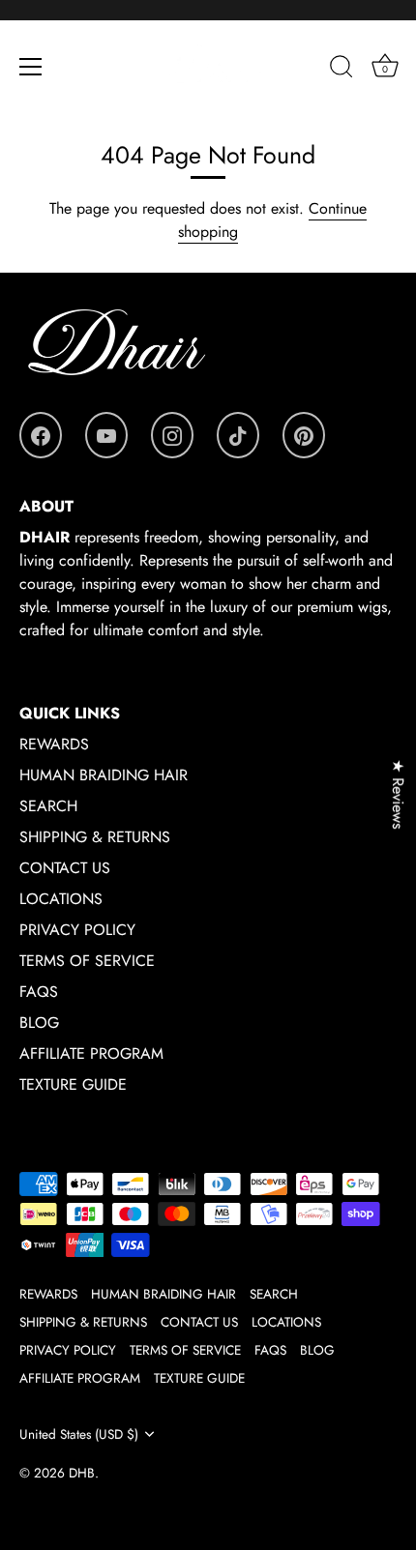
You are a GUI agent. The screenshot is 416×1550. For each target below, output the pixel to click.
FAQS (38, 991)
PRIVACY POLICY (77, 930)
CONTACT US (64, 868)
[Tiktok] (238, 435)
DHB (82, 1472)
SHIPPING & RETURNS (94, 837)
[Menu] (31, 66)
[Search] (341, 69)
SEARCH (48, 806)
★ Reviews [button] (398, 794)
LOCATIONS (61, 899)
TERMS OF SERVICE (87, 961)
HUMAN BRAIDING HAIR (103, 775)
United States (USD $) (78, 1434)
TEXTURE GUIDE (73, 1084)
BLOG (39, 1022)
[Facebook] (40, 435)
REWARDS (54, 744)
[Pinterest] (303, 435)
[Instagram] (172, 435)
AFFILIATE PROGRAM (91, 1053)
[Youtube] (106, 435)
